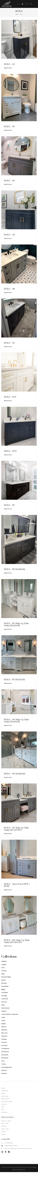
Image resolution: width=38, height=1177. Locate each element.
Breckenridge (6, 977)
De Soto (4, 1002)
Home (17, 14)
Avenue (4, 971)
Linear (3, 1021)
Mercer (3, 1027)
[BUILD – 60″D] (19, 426)
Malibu (3, 1024)
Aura (3, 968)
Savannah (4, 1055)
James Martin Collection (9, 1014)
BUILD (3, 989)
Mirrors (3, 1093)
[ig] (2, 1151)
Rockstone (5, 1052)
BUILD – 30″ (9, 126)
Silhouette (4, 1058)
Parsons (4, 1042)
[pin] (9, 1151)
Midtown (4, 1030)
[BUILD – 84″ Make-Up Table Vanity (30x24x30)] (19, 598)
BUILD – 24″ (9, 64)
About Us (3, 1104)
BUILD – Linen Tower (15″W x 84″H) (17, 885)
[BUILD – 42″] (19, 209)
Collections (4, 1091)
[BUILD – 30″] (19, 97)
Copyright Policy (20, 1169)
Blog (2, 974)
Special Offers (5, 1099)
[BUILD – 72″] (19, 480)
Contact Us (4, 1112)
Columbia (4, 999)
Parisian (4, 1039)
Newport (4, 1036)
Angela (3, 965)
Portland (4, 1045)
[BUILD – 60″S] (19, 372)
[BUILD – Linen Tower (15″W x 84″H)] (19, 859)
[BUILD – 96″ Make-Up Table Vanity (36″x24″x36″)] (19, 802)
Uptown (4, 1070)
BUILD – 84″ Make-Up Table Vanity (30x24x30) (16, 624)
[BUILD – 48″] (19, 264)
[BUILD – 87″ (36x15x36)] (19, 654)
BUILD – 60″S (10, 397)
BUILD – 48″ (9, 289)
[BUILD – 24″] (19, 39)
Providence (5, 1049)
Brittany (4, 983)
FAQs (2, 1107)
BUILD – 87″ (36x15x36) (14, 679)
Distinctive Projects (6, 1101)
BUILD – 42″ (9, 235)
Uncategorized (6, 1067)
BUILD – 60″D (10, 451)
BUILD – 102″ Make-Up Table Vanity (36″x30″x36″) (17, 941)
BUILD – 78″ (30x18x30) (14, 569)
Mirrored (4, 1033)
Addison (4, 961)
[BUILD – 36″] (19, 155)
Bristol (3, 980)
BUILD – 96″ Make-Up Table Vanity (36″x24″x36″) (16, 829)
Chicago (4, 996)
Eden (3, 1005)
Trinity (3, 1064)
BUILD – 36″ (9, 181)
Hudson (3, 1011)
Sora (3, 1061)
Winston (4, 1073)
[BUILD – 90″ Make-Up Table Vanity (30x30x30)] (19, 701)
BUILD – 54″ (9, 343)
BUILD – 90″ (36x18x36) (14, 774)
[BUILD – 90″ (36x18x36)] (19, 749)
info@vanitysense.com (10, 1145)
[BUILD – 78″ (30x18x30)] (19, 539)
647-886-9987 (8, 1143)
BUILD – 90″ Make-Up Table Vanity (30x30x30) (16, 720)
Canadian (4, 992)
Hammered (5, 1008)
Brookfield (4, 986)
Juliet (3, 1017)
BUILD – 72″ (9, 505)
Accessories (4, 1096)
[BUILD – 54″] (19, 318)
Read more (8, 68)
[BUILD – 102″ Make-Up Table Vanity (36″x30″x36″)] (19, 915)
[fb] (5, 1151)
